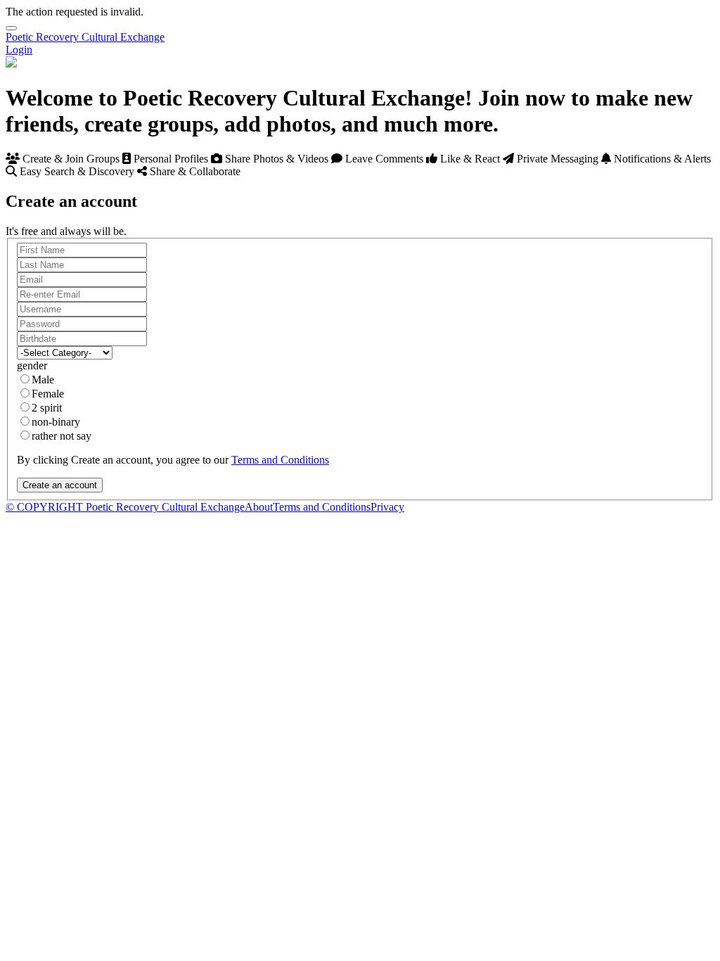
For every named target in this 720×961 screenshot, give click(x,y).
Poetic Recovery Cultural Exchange (85, 37)
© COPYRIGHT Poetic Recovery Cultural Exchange (125, 507)
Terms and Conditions (280, 460)
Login (19, 50)
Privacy (387, 507)
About (259, 507)
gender (32, 365)
